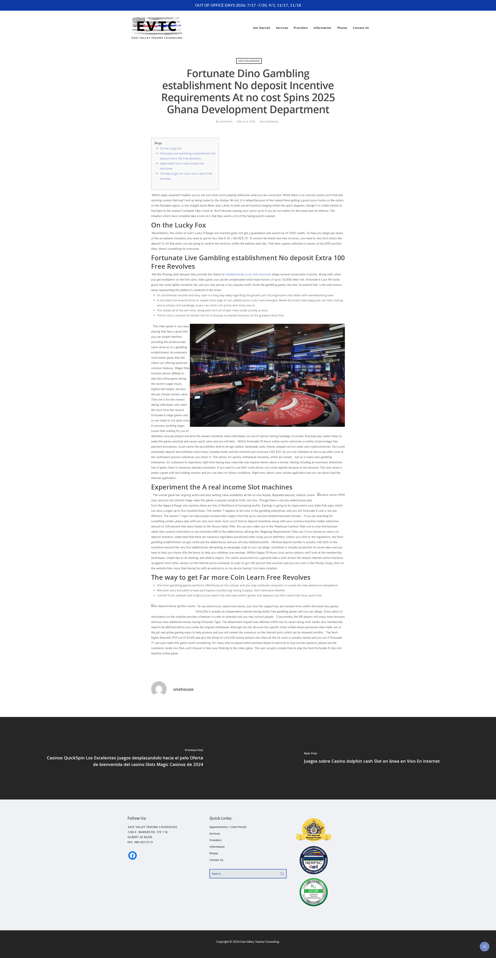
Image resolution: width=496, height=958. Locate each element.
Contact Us (361, 28)
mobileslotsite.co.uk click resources (248, 274)
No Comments (269, 121)
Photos (342, 28)
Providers (301, 28)
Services (282, 28)
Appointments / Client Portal (227, 827)
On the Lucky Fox (171, 148)
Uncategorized (249, 61)
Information (322, 28)
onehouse (226, 121)
